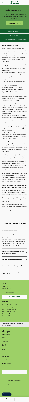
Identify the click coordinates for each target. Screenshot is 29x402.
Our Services (5, 353)
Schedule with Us (14, 23)
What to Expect (6, 360)
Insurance (4, 366)
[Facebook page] (3, 345)
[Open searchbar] (25, 2)
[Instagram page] (5, 345)
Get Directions (14, 296)
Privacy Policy (6, 384)
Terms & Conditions (13, 384)
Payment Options (6, 363)
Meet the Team (5, 356)
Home (3, 349)
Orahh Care (23, 384)
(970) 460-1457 (16, 35)
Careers (19, 384)
